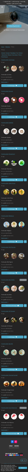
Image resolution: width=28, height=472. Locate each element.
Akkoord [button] (22, 467)
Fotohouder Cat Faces (7, 60)
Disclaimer (24, 463)
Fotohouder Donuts (7, 91)
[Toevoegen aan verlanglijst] (25, 85)
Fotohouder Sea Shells (8, 280)
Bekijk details (4, 82)
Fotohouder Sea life (7, 344)
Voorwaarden (18, 463)
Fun (17, 53)
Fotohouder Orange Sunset (9, 375)
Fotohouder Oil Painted (8, 311)
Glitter (20, 53)
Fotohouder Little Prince (8, 183)
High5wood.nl (7, 463)
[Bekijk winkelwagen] (25, 7)
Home (2, 47)
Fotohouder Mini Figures (8, 247)
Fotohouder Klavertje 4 (8, 154)
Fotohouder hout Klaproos (9, 408)
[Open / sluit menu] (2, 7)
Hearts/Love (4, 54)
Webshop (7, 47)
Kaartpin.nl (13, 463)
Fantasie (8, 53)
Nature (9, 54)
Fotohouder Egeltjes (7, 122)
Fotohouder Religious (7, 216)
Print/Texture (4, 56)
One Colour (15, 54)
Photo (12, 47)
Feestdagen (13, 53)
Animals (3, 53)
